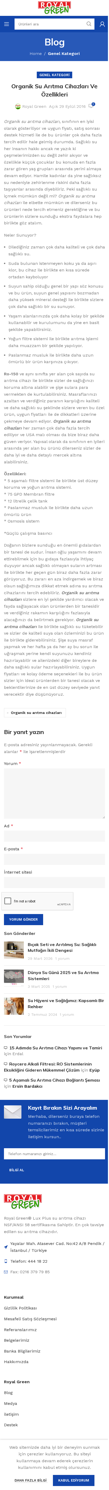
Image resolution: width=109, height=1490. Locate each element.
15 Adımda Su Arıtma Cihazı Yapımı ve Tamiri (55, 1047)
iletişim (11, 1414)
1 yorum (62, 958)
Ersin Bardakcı (27, 1086)
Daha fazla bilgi (31, 1480)
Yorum (12, 763)
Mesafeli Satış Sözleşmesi (30, 1318)
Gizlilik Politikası (20, 1308)
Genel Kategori (64, 53)
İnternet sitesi (18, 872)
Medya (10, 1403)
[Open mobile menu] (6, 24)
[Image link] (23, 1201)
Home (36, 53)
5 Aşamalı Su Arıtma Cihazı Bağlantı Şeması (54, 1080)
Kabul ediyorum (73, 1480)
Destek (11, 1424)
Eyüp (94, 1070)
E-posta (13, 848)
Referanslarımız (20, 1329)
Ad (8, 825)
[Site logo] (54, 7)
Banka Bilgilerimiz (22, 1351)
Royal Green (34, 106)
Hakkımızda (16, 1361)
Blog (8, 1392)
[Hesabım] (102, 24)
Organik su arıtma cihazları (36, 713)
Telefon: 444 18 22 (28, 1261)
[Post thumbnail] (14, 951)
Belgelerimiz (16, 1340)
